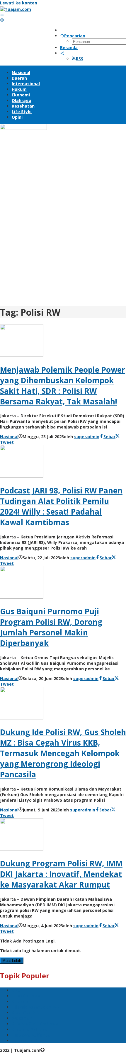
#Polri (18, 990)
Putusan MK (24, 1040)
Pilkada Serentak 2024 (35, 1007)
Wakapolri (22, 1018)
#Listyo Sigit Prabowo (35, 1024)
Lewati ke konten (18, 3)
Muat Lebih (11, 960)
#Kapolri (20, 1001)
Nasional (9, 436)
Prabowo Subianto (31, 1035)
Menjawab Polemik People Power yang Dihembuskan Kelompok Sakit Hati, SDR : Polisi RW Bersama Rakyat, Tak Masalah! (62, 385)
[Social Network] (62, 53)
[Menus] (2, 15)
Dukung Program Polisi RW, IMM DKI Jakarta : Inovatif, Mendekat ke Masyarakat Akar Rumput (61, 874)
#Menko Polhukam (31, 1029)
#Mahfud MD (25, 1012)
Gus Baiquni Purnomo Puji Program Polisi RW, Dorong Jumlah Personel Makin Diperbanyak (51, 627)
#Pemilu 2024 (26, 996)
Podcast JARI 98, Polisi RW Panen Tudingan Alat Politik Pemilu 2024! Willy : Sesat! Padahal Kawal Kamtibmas (61, 506)
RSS (79, 58)
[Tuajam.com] (15, 9)
